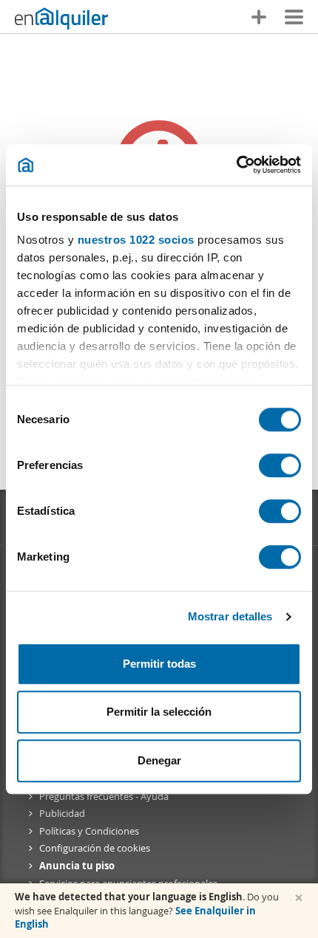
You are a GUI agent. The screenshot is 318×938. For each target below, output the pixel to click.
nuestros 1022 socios (136, 239)
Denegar (159, 760)
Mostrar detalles (230, 616)
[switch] (280, 465)
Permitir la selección (159, 711)
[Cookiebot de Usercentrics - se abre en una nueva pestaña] (236, 164)
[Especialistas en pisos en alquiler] (61, 18)
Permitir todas (159, 663)
